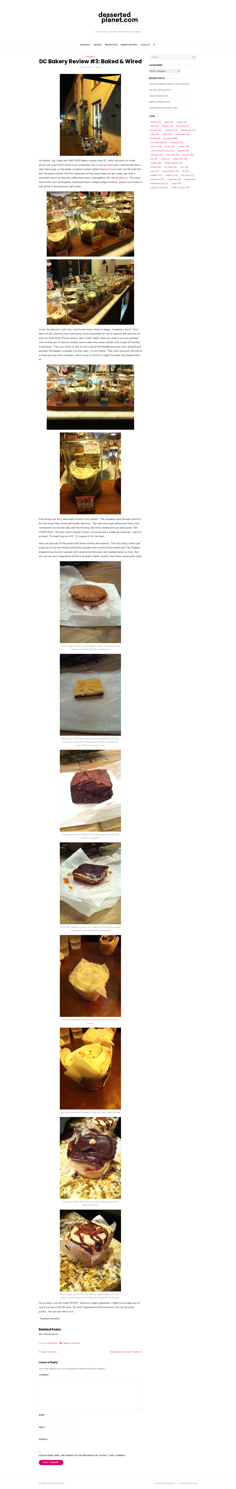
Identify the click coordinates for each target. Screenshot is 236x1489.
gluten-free (180, 159)
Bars (154, 126)
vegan (176, 183)
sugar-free (174, 179)
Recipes (98, 45)
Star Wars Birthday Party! (160, 90)
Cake (155, 134)
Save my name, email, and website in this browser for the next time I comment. (82, 1455)
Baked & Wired (107, 169)
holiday (156, 167)
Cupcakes (157, 154)
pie (185, 171)
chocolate (170, 138)
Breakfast (183, 126)
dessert (188, 154)
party (155, 171)
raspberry (171, 175)
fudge (165, 159)
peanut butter (171, 171)
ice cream (170, 167)
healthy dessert (173, 163)
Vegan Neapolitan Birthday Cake (163, 107)
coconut (156, 146)
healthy (156, 163)
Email (42, 1427)
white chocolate (180, 187)
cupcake (183, 150)
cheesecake (182, 134)
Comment (44, 1375)
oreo (184, 167)
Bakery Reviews (129, 45)
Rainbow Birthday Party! (159, 102)
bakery (182, 122)
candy (167, 134)
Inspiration (111, 45)
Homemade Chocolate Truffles (124, 1352)
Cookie (170, 146)
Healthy (145, 45)
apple (168, 122)
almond (156, 122)
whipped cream (159, 187)
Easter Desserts (49, 1352)
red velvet (187, 175)
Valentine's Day (159, 183)
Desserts (85, 45)
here (70, 1311)
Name (42, 1415)
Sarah (98, 67)
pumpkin (156, 175)
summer (189, 179)
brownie (156, 130)
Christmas (177, 142)
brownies (171, 130)
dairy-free (172, 154)
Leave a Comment (71, 1343)
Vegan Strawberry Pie (158, 96)
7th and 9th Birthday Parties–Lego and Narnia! (169, 84)
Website (43, 1439)
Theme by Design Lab (187, 1483)
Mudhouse (121, 177)
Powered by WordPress (165, 1483)
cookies (183, 146)
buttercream (188, 130)
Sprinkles (108, 165)
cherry (155, 138)
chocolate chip (159, 142)
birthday (167, 126)
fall (154, 159)
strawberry (157, 179)
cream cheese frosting (162, 150)
